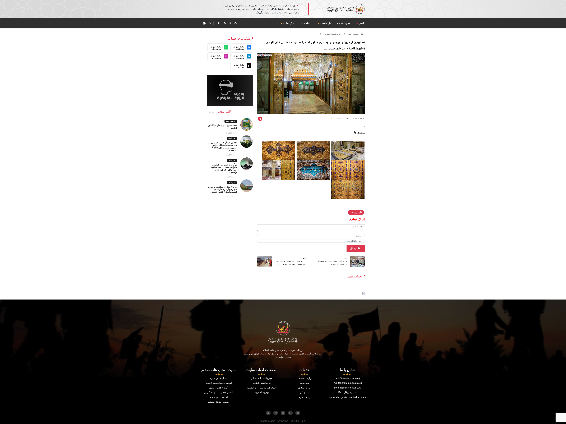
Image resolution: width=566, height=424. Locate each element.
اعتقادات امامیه (230, 121)
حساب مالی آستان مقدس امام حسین (347, 397)
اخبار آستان (231, 138)
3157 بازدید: (341, 118)
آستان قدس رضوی (218, 387)
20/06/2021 (357, 118)
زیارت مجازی (304, 387)
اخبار (361, 23)
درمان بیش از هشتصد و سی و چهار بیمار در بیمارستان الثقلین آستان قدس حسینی (222, 189)
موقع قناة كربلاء (261, 392)
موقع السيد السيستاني (261, 378)
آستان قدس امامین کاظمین (218, 383)
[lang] (204, 23)
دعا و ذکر (304, 392)
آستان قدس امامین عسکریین (218, 392)
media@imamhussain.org (347, 387)
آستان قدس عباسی (218, 397)
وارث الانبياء (325, 23)
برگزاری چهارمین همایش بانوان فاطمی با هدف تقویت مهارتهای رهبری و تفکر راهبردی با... (223, 168)
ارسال (353, 248)
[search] (210, 23)
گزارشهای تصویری (332, 34)
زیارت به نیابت (343, 23)
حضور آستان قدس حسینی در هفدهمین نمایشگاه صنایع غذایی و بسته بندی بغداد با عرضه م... (222, 146)
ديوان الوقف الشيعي (261, 383)
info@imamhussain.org (348, 378)
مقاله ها (307, 23)
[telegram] (224, 23)
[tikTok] (268, 413)
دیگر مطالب (288, 23)
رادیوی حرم (304, 397)
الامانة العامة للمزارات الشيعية (261, 387)
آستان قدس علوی (218, 378)
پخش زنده (304, 383)
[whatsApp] (230, 23)
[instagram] (275, 413)
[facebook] (235, 23)
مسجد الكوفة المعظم (218, 402)
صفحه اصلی (353, 34)
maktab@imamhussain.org (348, 383)
